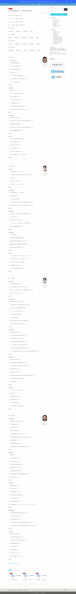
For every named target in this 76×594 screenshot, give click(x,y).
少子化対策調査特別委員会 (57, 38)
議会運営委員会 (55, 43)
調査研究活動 (55, 21)
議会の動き (10, 8)
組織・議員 (55, 19)
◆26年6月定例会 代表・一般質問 (56, 48)
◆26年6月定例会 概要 (54, 52)
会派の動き (54, 17)
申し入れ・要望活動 (56, 20)
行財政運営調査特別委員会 (57, 39)
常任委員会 (55, 33)
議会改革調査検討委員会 (57, 42)
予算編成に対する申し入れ (57, 25)
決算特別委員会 (11, 563)
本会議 (54, 30)
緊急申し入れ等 (55, 26)
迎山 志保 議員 (17, 563)
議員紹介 (39, 4)
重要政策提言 (55, 24)
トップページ (32, 4)
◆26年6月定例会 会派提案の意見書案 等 (58, 49)
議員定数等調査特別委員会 (57, 37)
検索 (51, 7)
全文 (10, 84)
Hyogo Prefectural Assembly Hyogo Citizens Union (38, 1)
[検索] (66, 9)
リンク (44, 4)
